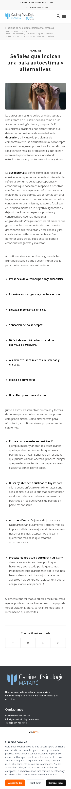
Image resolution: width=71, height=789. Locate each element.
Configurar (35, 783)
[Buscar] (56, 16)
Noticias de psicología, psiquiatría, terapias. (29, 27)
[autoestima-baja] (35, 96)
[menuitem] (33, 2)
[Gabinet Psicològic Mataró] (29, 16)
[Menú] (64, 16)
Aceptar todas (15, 783)
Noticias (35, 50)
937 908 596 (31, 7)
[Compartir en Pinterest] (58, 643)
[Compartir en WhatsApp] (43, 643)
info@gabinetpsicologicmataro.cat (22, 719)
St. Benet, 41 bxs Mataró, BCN (32, 2)
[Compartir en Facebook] (12, 643)
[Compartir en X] (28, 643)
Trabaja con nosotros (16, 722)
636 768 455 (43, 7)
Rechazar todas (56, 783)
